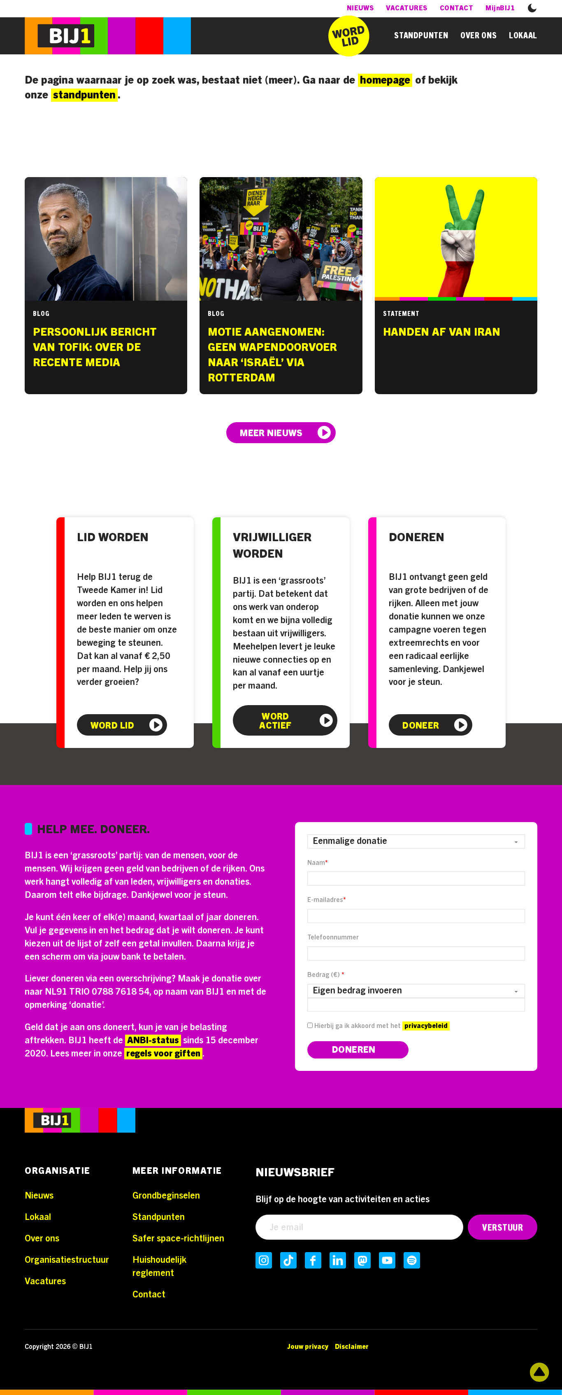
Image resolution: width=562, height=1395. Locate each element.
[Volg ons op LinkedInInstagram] (338, 1260)
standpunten (84, 95)
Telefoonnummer (333, 937)
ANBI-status (153, 1040)
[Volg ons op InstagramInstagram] (263, 1260)
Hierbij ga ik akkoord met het (380, 1026)
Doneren (416, 537)
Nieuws (360, 8)
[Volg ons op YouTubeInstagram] (387, 1260)
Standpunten (421, 35)
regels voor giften (163, 1053)
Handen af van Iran (441, 332)
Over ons (478, 35)
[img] (80, 1122)
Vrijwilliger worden (272, 546)
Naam (317, 863)
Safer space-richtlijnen (178, 1238)
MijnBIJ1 (500, 8)
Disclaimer (352, 1347)
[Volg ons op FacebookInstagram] (313, 1260)
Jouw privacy (307, 1347)
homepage (385, 80)
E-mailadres (326, 900)
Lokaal (523, 35)
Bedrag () (325, 975)
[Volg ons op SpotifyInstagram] (412, 1260)
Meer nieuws (271, 433)
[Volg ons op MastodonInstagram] (362, 1260)
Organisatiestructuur (67, 1259)
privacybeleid (426, 1026)
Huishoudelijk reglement (159, 1266)
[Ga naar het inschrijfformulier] (348, 35)
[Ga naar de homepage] (108, 35)
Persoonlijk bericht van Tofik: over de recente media (95, 347)
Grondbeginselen (166, 1195)
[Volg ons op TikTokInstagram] (288, 1260)
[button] (532, 7)
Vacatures (406, 8)
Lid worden (113, 537)
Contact (456, 8)
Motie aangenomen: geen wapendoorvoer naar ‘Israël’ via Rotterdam (272, 355)
